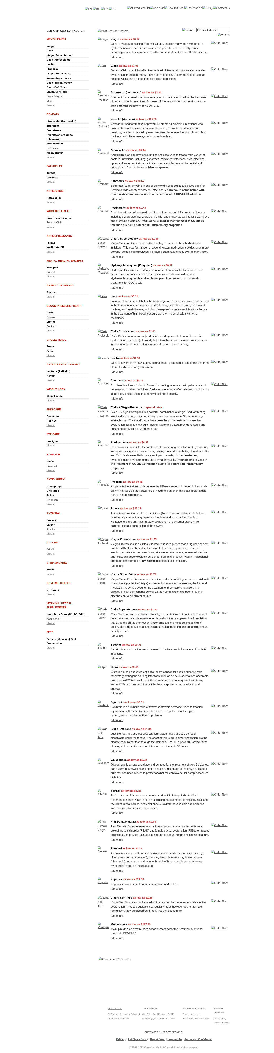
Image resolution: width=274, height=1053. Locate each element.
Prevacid (52, 465)
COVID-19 (53, 114)
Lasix (50, 312)
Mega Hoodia (55, 396)
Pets (50, 632)
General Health (58, 582)
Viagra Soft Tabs (57, 91)
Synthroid (53, 589)
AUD (76, 30)
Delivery (121, 1039)
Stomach (53, 454)
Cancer (52, 542)
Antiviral (54, 513)
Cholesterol (56, 339)
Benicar (51, 326)
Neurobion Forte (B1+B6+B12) (66, 614)
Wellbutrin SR (55, 247)
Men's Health (56, 39)
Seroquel (52, 267)
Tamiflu (51, 529)
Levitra (51, 64)
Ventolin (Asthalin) (58, 371)
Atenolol (116, 848)
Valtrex (51, 524)
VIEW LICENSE (115, 1008)
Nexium (51, 461)
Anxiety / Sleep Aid (60, 285)
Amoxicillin (54, 197)
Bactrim (116, 644)
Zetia (50, 351)
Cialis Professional (58, 59)
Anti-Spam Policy (138, 1039)
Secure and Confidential (198, 1039)
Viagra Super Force (59, 77)
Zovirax (51, 519)
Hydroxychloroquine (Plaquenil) (131, 265)
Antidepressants (59, 235)
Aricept (51, 272)
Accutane (53, 416)
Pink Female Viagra (59, 217)
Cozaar (51, 317)
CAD (63, 30)
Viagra (51, 46)
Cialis (50, 50)
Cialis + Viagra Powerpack (128, 407)
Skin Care (54, 409)
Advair (51, 375)
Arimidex (52, 549)
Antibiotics (55, 190)
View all (51, 105)
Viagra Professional (59, 73)
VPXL (50, 100)
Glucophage (54, 486)
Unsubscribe (175, 1039)
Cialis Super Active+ (59, 82)
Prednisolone (55, 143)
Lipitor (51, 321)
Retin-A (51, 420)
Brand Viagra (54, 96)
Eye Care (53, 434)
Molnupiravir (55, 152)
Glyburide (53, 490)
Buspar (51, 292)
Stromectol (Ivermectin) (61, 121)
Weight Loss (56, 389)
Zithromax (53, 125)
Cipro (114, 667)
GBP (56, 30)
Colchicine (53, 148)
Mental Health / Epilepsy (65, 260)
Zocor (50, 346)
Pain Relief (55, 166)
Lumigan (52, 441)
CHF (83, 30)
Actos (50, 495)
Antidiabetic (56, 479)
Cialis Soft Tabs (57, 87)
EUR (70, 30)
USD (49, 30)
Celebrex (52, 177)
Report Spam (157, 1039)
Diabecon (52, 499)
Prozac (51, 242)
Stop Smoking (57, 562)
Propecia (52, 68)
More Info (117, 57)
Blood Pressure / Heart (64, 305)
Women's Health (58, 211)
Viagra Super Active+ (60, 55)
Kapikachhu (53, 618)
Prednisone (54, 130)
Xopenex (116, 879)
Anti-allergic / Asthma (63, 364)
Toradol (51, 172)
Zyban (51, 569)
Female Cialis (55, 222)
